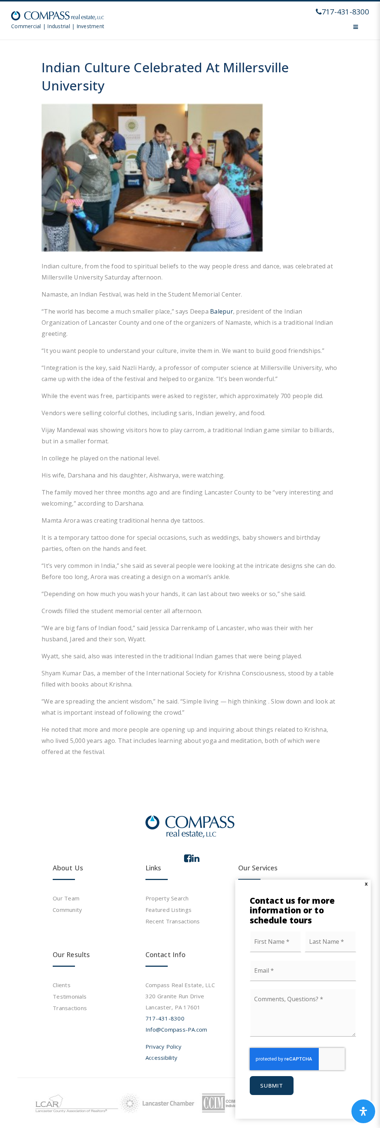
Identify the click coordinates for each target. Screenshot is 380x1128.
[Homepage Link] (57, 15)
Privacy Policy (163, 1046)
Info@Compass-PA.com (176, 1029)
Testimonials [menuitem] (69, 996)
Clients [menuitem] (62, 985)
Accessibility (161, 1057)
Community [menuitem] (67, 909)
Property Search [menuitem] (167, 898)
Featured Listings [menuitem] (168, 909)
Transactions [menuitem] (70, 1008)
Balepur (221, 311)
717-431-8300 (164, 1018)
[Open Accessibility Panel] (363, 1111)
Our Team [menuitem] (66, 898)
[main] (190, 392)
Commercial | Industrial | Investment (57, 26)
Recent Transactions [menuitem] (172, 921)
